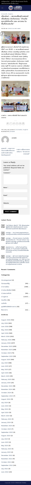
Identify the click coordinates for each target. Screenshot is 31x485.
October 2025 (6, 353)
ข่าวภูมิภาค (10, 14)
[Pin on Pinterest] (20, 123)
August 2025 (5, 360)
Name (5, 187)
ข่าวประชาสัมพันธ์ (6, 290)
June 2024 (5, 406)
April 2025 (4, 373)
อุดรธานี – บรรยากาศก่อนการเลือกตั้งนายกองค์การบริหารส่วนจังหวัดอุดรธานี (8, 151)
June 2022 (4, 472)
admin (18, 28)
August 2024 (5, 399)
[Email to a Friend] (17, 123)
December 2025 (6, 346)
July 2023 (4, 439)
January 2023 (6, 452)
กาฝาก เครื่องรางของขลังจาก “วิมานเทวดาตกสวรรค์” (23, 152)
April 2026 (4, 333)
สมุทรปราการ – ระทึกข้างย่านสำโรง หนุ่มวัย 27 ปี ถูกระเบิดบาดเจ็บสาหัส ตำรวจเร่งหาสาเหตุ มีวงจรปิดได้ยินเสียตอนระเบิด (17, 249)
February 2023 (6, 449)
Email (5, 195)
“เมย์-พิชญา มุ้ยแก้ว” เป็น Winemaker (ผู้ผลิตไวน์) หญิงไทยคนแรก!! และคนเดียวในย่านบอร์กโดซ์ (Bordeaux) (17, 227)
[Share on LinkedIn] (23, 123)
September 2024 (7, 396)
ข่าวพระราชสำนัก (6, 293)
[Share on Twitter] (13, 123)
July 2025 (4, 363)
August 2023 (5, 436)
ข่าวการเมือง (5, 287)
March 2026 (5, 336)
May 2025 (4, 370)
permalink (12, 131)
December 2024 (6, 386)
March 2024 (5, 416)
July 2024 (4, 403)
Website (6, 203)
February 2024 (6, 419)
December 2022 (6, 455)
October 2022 (6, 462)
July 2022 (4, 469)
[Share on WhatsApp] (7, 123)
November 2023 (6, 426)
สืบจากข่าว (4, 310)
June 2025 (4, 366)
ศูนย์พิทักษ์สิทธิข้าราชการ (8, 307)
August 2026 (5, 320)
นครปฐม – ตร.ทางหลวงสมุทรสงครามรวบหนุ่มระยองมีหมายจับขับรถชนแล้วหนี (17, 233)
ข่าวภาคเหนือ (4, 14)
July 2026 (4, 323)
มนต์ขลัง (4, 303)
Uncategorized (6, 280)
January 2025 (6, 383)
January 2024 (6, 422)
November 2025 (6, 350)
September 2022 (7, 465)
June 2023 (4, 442)
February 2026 (6, 340)
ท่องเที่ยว (4, 300)
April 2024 (5, 413)
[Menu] (2, 8)
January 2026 (6, 343)
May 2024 (4, 409)
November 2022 (6, 459)
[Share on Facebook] (10, 123)
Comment (7, 173)
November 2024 (6, 389)
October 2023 (6, 429)
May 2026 (4, 330)
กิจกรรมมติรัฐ (5, 284)
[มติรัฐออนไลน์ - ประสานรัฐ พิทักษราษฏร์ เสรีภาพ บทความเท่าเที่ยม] (15, 8)
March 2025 (5, 376)
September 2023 (7, 432)
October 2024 (6, 393)
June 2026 (4, 327)
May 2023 (4, 446)
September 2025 (7, 356)
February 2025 (6, 379)
